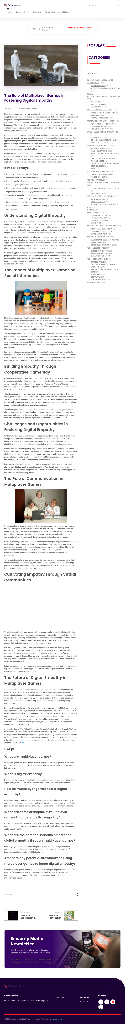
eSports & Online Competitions (105, 188)
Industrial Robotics (100, 129)
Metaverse (96, 102)
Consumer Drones (99, 126)
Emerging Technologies (97, 145)
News (89, 207)
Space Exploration (99, 234)
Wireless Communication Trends (105, 88)
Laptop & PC (96, 267)
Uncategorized (93, 282)
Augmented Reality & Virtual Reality (103, 96)
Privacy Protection (100, 118)
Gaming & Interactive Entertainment (103, 183)
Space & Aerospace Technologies (101, 226)
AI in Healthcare (98, 199)
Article (90, 94)
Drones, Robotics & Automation (101, 121)
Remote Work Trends (100, 253)
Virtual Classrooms (100, 143)
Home (34, 29)
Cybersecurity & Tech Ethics (99, 110)
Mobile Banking (98, 177)
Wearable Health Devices (102, 204)
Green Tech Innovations (102, 245)
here (23, 743)
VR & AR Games (97, 107)
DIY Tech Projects (99, 262)
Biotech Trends (98, 202)
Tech (93, 168)
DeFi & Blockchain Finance (103, 174)
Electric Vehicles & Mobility (104, 240)
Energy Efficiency (99, 242)
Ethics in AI (96, 115)
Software (95, 277)
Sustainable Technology (98, 237)
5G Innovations (98, 86)
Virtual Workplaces (100, 104)
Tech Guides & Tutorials (97, 259)
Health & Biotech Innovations (100, 196)
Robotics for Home (99, 220)
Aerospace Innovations (101, 229)
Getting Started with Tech (103, 264)
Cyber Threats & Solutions (103, 113)
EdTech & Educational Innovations (102, 132)
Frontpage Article (95, 180)
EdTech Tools (97, 138)
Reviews (90, 210)
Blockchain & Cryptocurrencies (105, 154)
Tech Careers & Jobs (96, 248)
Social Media (96, 274)
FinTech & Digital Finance (27, 109)
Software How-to (99, 279)
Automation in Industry (102, 124)
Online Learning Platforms (103, 140)
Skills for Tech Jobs (100, 256)
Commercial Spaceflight (102, 231)
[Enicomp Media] (13, 5)
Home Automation (99, 218)
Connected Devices (99, 215)
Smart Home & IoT (94, 212)
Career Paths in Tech (100, 251)
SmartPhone (97, 223)
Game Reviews (97, 193)
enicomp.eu (57, 1019)
